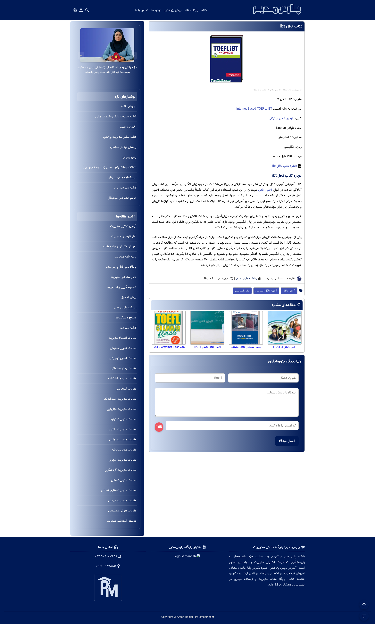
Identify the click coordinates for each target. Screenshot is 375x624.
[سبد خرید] (75, 10)
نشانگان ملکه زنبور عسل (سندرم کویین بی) (109, 167)
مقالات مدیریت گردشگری (120, 470)
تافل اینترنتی (242, 291)
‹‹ (133, 56)
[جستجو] (87, 10)
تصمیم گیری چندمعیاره (121, 287)
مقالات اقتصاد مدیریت (122, 337)
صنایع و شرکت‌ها (125, 317)
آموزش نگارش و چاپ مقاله (119, 246)
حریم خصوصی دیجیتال (122, 197)
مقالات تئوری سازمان (123, 348)
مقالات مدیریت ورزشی (122, 500)
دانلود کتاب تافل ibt (284, 166)
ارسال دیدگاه (287, 440)
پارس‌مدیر (296, 90)
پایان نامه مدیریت (125, 256)
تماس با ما (141, 10)
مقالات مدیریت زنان (124, 449)
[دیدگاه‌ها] (364, 616)
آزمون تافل (265, 189)
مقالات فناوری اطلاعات (122, 378)
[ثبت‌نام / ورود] (81, 10)
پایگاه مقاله (191, 10)
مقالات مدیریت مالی (123, 480)
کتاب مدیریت (128, 327)
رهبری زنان (129, 157)
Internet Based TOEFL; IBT (254, 108)
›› (81, 56)
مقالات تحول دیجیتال (122, 358)
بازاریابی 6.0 (128, 106)
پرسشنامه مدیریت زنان (122, 177)
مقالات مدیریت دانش (122, 429)
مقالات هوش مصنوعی (122, 510)
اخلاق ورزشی (128, 126)
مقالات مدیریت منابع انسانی (118, 490)
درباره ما (156, 10)
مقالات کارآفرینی (126, 388)
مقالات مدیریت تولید (123, 419)
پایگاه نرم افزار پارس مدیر (120, 266)
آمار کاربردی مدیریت (123, 236)
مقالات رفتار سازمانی (123, 368)
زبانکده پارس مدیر (279, 90)
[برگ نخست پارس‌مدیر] (277, 16)
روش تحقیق (128, 297)
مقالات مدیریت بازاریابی (121, 409)
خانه (204, 10)
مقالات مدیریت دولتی (122, 439)
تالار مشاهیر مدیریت (123, 276)
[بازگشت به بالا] (364, 604)
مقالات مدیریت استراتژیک (120, 398)
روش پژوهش (172, 10)
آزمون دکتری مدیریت (123, 226)
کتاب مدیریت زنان (125, 187)
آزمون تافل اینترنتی (281, 118)
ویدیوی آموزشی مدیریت (121, 520)
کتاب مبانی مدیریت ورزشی (119, 136)
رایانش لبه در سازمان (123, 147)
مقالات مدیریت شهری (122, 459)
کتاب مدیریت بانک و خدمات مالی (115, 116)
